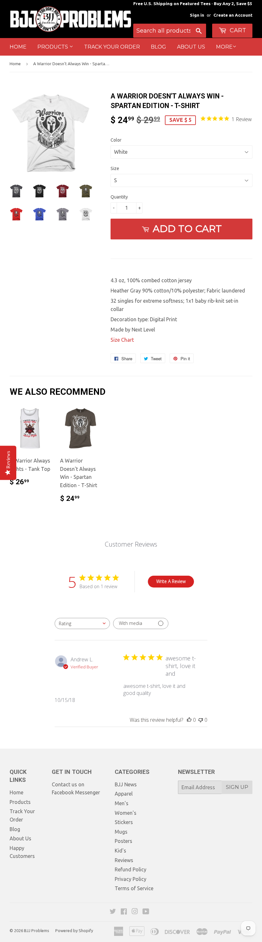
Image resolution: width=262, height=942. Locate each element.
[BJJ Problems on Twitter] (113, 912)
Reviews (124, 860)
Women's (125, 813)
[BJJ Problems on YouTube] (146, 912)
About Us (191, 47)
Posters (123, 841)
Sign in (197, 15)
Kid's (120, 850)
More (224, 47)
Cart (237, 30)
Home (18, 47)
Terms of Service (134, 888)
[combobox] (82, 623)
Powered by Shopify (74, 930)
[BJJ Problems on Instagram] (135, 912)
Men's (121, 803)
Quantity (119, 196)
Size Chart (122, 340)
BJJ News (126, 784)
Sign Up (237, 787)
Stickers (124, 822)
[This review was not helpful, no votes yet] (200, 719)
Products (53, 47)
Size (115, 168)
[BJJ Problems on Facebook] (123, 912)
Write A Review (171, 581)
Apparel (124, 794)
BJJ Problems (36, 930)
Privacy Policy (130, 879)
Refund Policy (130, 869)
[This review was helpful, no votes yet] (189, 719)
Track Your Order (112, 47)
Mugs (121, 832)
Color (116, 140)
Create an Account (232, 15)
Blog (158, 47)
